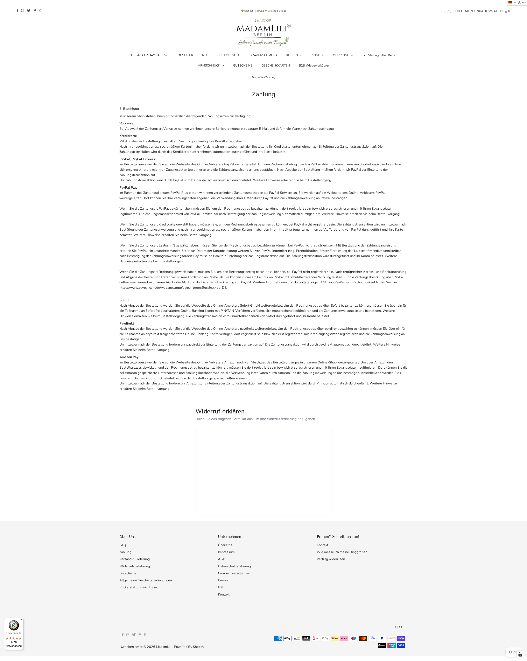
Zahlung (125, 552)
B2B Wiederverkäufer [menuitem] (314, 65)
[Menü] (20, 620)
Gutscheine (127, 573)
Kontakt (224, 594)
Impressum (226, 552)
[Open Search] (443, 11)
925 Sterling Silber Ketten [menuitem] (379, 55)
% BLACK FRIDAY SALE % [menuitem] (148, 55)
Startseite (258, 77)
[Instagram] (22, 11)
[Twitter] (28, 11)
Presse (223, 580)
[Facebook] (18, 11)
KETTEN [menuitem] (292, 55)
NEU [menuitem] (205, 55)
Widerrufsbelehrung (134, 566)
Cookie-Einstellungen (234, 573)
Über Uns (225, 545)
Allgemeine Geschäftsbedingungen (145, 580)
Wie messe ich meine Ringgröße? (342, 552)
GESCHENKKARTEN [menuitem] (275, 65)
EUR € (458, 11)
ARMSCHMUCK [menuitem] (209, 65)
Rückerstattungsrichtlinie (138, 587)
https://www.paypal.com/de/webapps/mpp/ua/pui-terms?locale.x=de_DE (172, 287)
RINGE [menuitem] (316, 55)
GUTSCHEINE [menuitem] (242, 65)
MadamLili (163, 647)
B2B (221, 587)
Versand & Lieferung (134, 559)
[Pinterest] (35, 11)
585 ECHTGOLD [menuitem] (229, 55)
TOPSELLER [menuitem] (184, 55)
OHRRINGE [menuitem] (341, 55)
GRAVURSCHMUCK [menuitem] (263, 55)
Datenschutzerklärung (234, 566)
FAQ (122, 545)
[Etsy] (39, 11)
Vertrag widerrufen (331, 559)
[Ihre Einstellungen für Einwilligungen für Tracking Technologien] (520, 654)
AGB (221, 559)
